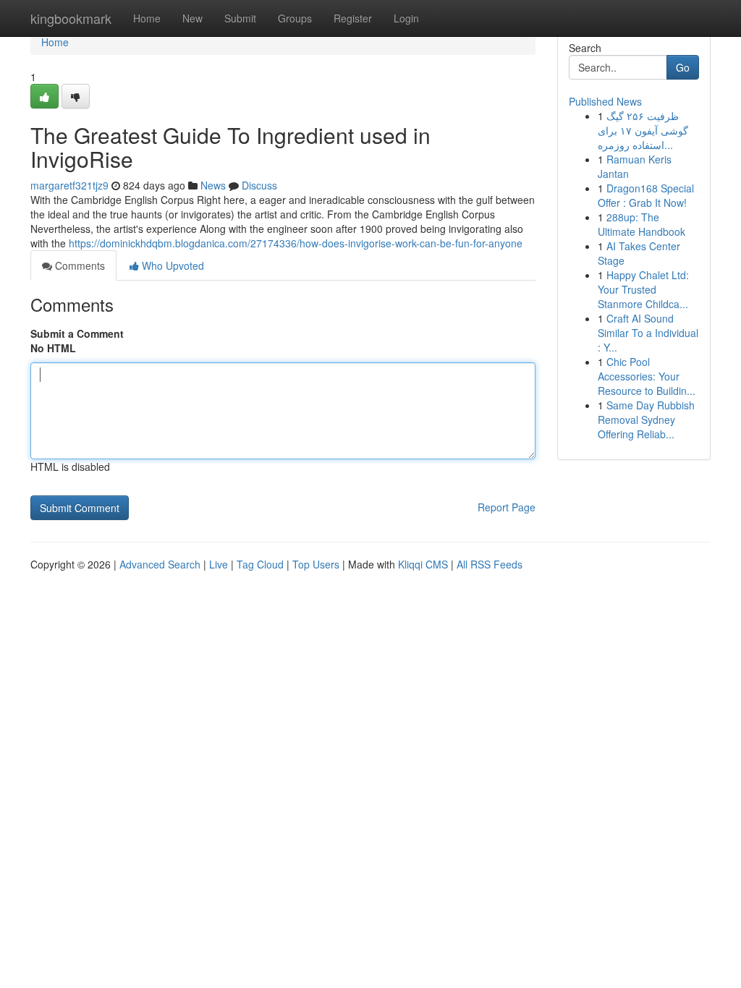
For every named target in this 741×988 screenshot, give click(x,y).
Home (147, 18)
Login (406, 18)
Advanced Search (159, 564)
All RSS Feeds (489, 564)
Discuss (259, 185)
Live (218, 564)
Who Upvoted (171, 265)
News (213, 185)
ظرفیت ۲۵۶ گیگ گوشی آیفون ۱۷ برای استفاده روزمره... (643, 130)
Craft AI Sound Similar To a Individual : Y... (648, 332)
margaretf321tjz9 (69, 185)
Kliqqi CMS (423, 564)
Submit (240, 18)
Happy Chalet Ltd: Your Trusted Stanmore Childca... (643, 289)
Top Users (315, 564)
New (192, 18)
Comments (78, 265)
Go (683, 67)
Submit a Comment (77, 333)
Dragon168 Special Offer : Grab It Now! (646, 195)
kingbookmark (70, 18)
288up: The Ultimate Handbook (641, 224)
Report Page (506, 507)
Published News (605, 101)
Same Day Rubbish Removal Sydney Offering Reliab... (646, 419)
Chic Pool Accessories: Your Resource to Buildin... (646, 376)
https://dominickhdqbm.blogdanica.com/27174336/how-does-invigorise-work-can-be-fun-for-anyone (295, 243)
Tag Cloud (260, 564)
